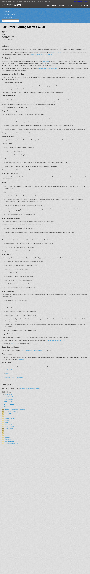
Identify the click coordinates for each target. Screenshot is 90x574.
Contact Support (8, 397)
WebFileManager (9, 441)
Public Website (9, 381)
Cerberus (7, 416)
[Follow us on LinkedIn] (10, 392)
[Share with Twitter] (5, 41)
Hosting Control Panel (43, 1)
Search (10, 1)
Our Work (78, 5)
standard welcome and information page (32, 350)
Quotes (7, 373)
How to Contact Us (10, 428)
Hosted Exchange (9, 426)
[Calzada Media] (12, 5)
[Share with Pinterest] (13, 41)
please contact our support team (48, 68)
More (86, 5)
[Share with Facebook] (2, 41)
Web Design (51, 5)
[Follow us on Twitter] (3, 392)
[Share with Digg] (21, 41)
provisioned (45, 61)
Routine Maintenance (10, 433)
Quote (69, 5)
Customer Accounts (10, 370)
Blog (20, 1)
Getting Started (9, 424)
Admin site (21, 359)
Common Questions (10, 418)
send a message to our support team (41, 54)
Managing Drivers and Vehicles (14, 377)
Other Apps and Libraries (11, 443)
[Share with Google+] (10, 41)
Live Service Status (9, 404)
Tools (5, 406)
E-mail (6, 422)
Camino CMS (8, 414)
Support (15, 1)
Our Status (32, 1)
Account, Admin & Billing (11, 412)
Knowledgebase (10, 14)
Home (7, 11)
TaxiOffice (8, 17)
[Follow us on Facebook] (7, 392)
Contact (4, 1)
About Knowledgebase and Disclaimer (15, 409)
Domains (61, 5)
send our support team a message (29, 388)
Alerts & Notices (8, 401)
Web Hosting (8, 439)
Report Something (9, 431)
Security (7, 435)
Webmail (25, 1)
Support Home (8, 394)
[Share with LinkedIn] (16, 41)
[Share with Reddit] (8, 41)
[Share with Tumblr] (18, 41)
